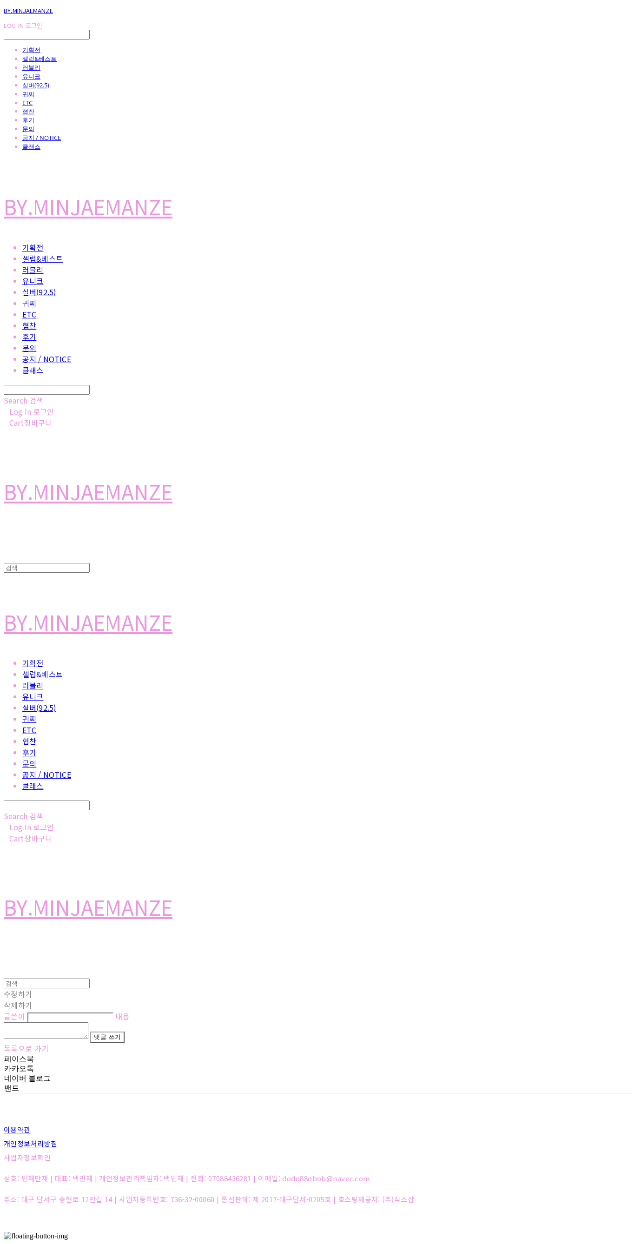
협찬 (28, 111)
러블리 (31, 67)
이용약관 (17, 1129)
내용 (122, 1016)
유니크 (31, 76)
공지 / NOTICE (41, 137)
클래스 (31, 146)
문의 (28, 129)
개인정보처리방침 (31, 1143)
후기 (28, 120)
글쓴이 (14, 1016)
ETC (27, 103)
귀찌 (28, 94)
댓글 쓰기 (107, 1036)
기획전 (31, 50)
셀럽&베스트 (39, 58)
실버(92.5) (35, 85)
